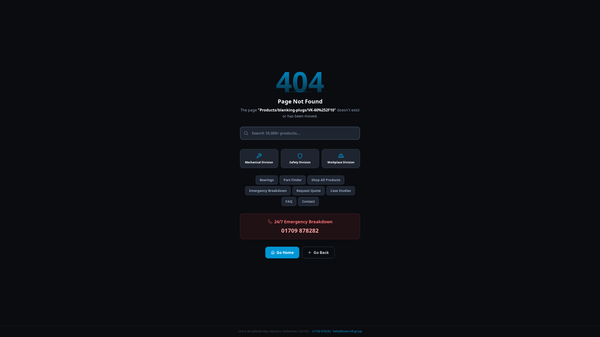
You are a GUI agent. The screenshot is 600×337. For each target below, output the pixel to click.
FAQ (288, 201)
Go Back (321, 252)
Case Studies (340, 190)
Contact (308, 201)
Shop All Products (325, 180)
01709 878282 (300, 230)
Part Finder (293, 180)
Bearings (267, 180)
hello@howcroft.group (347, 331)
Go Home (285, 252)
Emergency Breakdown (268, 190)
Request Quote (308, 190)
